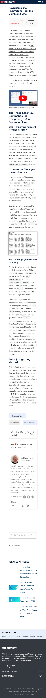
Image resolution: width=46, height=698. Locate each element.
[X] (13, 506)
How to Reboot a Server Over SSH (27, 600)
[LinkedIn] (32, 497)
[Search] (43, 2)
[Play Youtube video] (23, 98)
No (33, 433)
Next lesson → (30, 422)
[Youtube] (13, 667)
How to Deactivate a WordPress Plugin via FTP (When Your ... (28, 611)
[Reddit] (28, 506)
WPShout (29, 688)
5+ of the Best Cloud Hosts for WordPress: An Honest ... (27, 587)
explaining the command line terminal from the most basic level (22, 403)
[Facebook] (18, 506)
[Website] (24, 497)
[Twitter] (28, 497)
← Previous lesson (17, 416)
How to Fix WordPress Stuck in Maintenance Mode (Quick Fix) (28, 572)
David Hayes (29, 458)
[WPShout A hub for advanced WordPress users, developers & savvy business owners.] (8, 2)
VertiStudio (32, 691)
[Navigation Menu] (39, 2)
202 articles (26, 461)
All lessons (14, 422)
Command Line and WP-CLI (17, 22)
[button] (40, 671)
